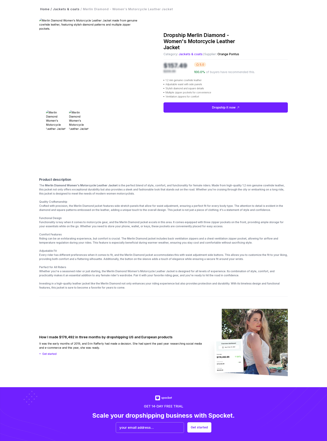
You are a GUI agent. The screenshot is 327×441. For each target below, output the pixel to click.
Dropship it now (224, 107)
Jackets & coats (191, 54)
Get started (49, 353)
